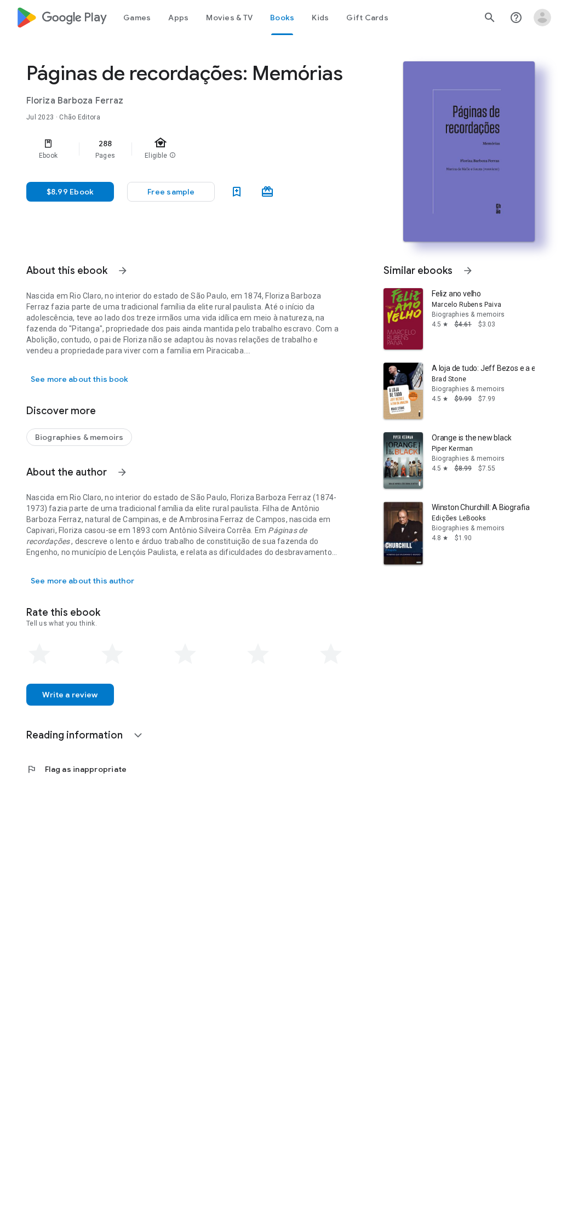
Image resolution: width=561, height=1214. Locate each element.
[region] (200, 149)
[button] (171, 192)
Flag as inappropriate (76, 769)
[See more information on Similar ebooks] (468, 270)
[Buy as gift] (267, 192)
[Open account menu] (542, 17)
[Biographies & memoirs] (79, 437)
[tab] (137, 17)
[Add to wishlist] (237, 192)
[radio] (39, 654)
